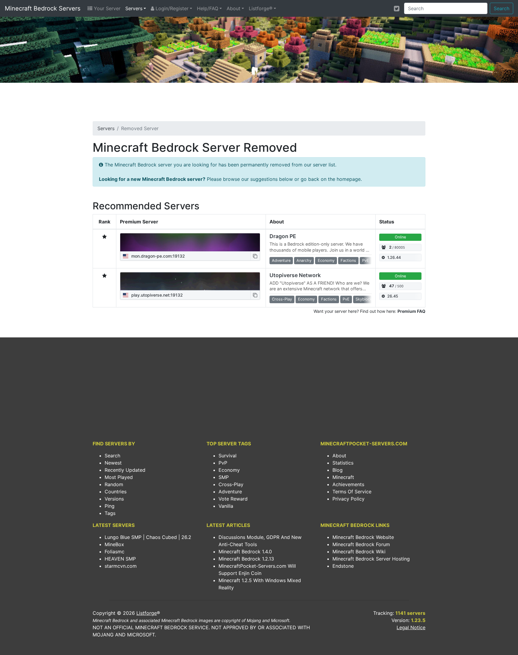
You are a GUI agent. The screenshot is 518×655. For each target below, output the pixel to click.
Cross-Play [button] (282, 299)
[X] (396, 8)
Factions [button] (348, 260)
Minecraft (343, 477)
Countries (116, 492)
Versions (114, 499)
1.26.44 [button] (394, 257)
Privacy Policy (348, 499)
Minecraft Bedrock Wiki (359, 552)
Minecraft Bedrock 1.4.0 (245, 552)
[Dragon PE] (190, 242)
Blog (337, 470)
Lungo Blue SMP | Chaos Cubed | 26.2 (148, 537)
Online (400, 237)
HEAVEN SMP (120, 559)
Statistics (342, 463)
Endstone (343, 566)
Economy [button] (326, 260)
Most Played (119, 477)
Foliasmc (114, 552)
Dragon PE (282, 236)
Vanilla (226, 506)
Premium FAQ (411, 311)
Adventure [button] (281, 260)
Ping (110, 506)
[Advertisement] (259, 104)
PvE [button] (365, 260)
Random (114, 484)
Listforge (146, 613)
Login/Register (171, 8)
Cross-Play (231, 484)
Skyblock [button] (364, 299)
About (233, 8)
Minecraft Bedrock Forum (361, 544)
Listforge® (260, 8)
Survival (228, 456)
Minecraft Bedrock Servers (42, 8)
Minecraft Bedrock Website (363, 537)
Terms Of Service (351, 492)
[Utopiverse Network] (190, 281)
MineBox (114, 544)
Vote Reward (233, 499)
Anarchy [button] (303, 260)
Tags (110, 513)
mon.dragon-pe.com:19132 (157, 256)
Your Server (106, 8)
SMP (224, 477)
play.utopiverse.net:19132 (156, 295)
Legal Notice (411, 627)
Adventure (230, 492)
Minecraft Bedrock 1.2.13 (246, 559)
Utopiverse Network (295, 275)
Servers (133, 8)
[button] (255, 256)
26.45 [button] (392, 296)
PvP (223, 463)
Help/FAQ (207, 8)
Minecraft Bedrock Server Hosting (371, 559)
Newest (113, 463)
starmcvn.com (121, 566)
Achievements (348, 484)
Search (501, 8)
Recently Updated (125, 470)
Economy (229, 470)
